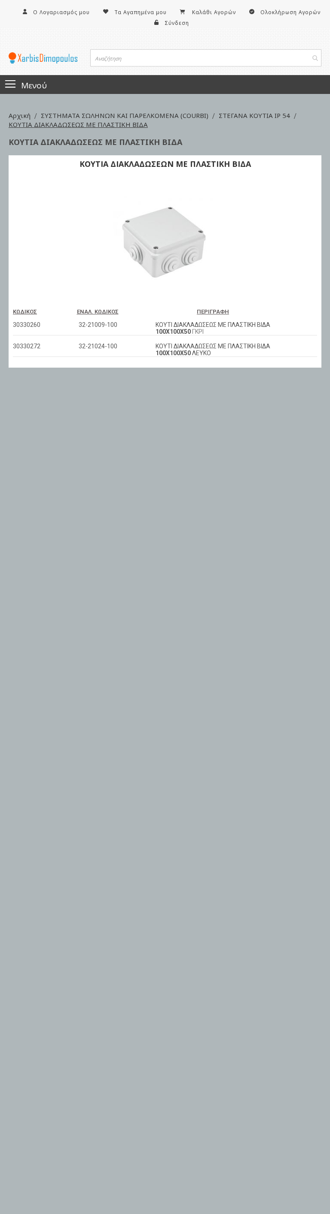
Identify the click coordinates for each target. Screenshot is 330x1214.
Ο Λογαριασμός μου (61, 12)
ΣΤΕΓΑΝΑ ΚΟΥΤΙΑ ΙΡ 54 (255, 115)
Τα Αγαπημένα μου (140, 12)
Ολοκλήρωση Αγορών (290, 12)
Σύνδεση (177, 23)
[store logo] (43, 57)
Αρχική (20, 115)
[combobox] (206, 57)
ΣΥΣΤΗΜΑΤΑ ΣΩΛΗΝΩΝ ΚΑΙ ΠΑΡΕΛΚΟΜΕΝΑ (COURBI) (125, 115)
